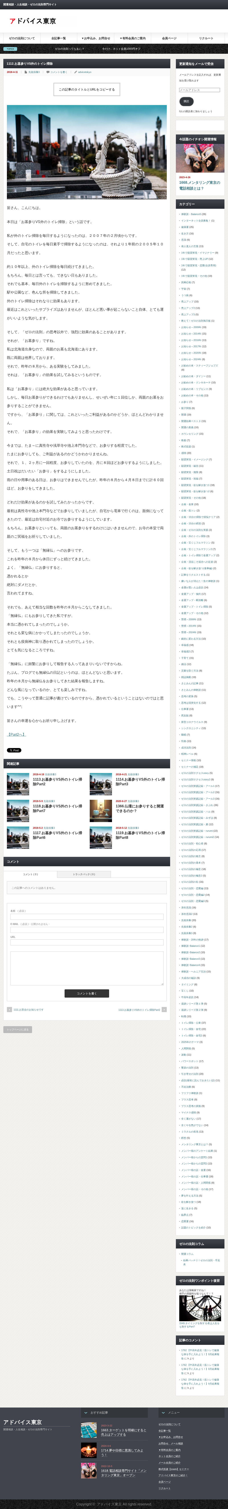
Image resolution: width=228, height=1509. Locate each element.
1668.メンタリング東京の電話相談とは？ (199, 185)
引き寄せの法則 (189, 1074)
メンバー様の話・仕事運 (194, 1176)
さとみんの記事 (189, 683)
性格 (183, 741)
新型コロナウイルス (192, 722)
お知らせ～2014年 (191, 333)
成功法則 (186, 747)
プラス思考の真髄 (191, 1106)
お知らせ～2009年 (191, 327)
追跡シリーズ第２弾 (192, 1010)
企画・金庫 (187, 504)
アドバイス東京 (22, 1422)
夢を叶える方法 (189, 1195)
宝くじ (185, 990)
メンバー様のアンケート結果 (197, 1150)
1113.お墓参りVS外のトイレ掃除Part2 (139, 1010)
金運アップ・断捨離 (192, 600)
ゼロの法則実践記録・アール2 (197, 792)
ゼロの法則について (22, 38)
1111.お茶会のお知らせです (29, 1009)
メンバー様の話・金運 (193, 1170)
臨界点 (185, 1214)
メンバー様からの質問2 (194, 1163)
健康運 (185, 227)
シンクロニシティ (191, 728)
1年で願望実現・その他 (194, 276)
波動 (183, 1054)
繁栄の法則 (187, 1067)
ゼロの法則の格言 (191, 856)
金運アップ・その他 (192, 613)
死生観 (185, 715)
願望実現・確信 (189, 466)
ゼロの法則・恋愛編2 (193, 894)
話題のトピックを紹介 (193, 1227)
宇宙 (183, 288)
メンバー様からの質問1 (194, 1157)
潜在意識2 (186, 914)
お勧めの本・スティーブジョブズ (199, 365)
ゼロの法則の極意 (191, 869)
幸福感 (185, 645)
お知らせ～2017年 (191, 346)
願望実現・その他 (191, 497)
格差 (183, 440)
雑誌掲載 (186, 677)
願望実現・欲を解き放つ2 (195, 491)
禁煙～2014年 (188, 625)
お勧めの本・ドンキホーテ (196, 382)
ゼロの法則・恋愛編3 (193, 901)
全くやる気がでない (192, 1125)
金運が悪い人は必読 (192, 587)
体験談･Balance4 (190, 965)
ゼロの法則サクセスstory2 (195, 779)
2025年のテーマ (190, 1042)
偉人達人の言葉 (189, 246)
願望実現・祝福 (189, 478)
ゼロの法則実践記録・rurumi (197, 830)
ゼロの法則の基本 (191, 862)
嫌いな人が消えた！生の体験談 (198, 581)
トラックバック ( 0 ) (84, 874)
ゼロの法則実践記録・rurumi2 (197, 837)
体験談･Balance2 (190, 952)
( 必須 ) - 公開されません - (30, 924)
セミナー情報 (188, 760)
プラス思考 (187, 1099)
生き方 (185, 233)
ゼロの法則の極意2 (191, 875)
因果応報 (186, 282)
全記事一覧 (58, 38)
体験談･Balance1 (190, 946)
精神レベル (187, 753)
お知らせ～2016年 (191, 340)
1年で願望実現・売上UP (194, 259)
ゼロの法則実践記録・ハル (196, 811)
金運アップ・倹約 (191, 594)
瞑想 (183, 1138)
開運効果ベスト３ (191, 421)
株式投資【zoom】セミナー (174, 1469)
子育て (185, 658)
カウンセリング (189, 433)
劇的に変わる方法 (191, 638)
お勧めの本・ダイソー (193, 376)
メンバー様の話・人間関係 (196, 1182)
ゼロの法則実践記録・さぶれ (197, 805)
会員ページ (169, 38)
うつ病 (185, 295)
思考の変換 (187, 696)
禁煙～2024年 (188, 632)
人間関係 (186, 1048)
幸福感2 (185, 651)
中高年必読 (187, 997)
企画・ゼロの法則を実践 (194, 530)
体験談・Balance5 (191, 214)
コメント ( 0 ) (30, 874)
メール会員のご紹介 (170, 1462)
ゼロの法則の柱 (189, 882)
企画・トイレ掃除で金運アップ (198, 555)
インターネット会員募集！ (196, 220)
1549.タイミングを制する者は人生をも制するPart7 (199, 1325)
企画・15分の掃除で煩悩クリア (198, 517)
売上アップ (187, 301)
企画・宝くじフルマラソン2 (196, 549)
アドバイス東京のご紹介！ (173, 1475)
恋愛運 (185, 1221)
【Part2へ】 (16, 734)
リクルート (206, 38)
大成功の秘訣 (188, 978)
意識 (183, 239)
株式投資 (186, 446)
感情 (183, 453)
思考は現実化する (191, 702)
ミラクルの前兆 (189, 1131)
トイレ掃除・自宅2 (191, 1035)
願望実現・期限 (189, 472)
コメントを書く (58, 72)
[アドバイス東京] (42, 25)
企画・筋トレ (188, 510)
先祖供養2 (186, 926)
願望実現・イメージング (194, 459)
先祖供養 (186, 920)
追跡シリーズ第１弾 (192, 1003)
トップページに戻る (18, 1029)
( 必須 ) (18, 911)
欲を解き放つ (188, 1202)
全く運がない (188, 1118)
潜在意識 (186, 907)
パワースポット (189, 1061)
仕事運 (185, 709)
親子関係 (186, 408)
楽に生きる (187, 1208)
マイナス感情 (188, 1112)
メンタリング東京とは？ (194, 1144)
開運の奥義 (187, 427)
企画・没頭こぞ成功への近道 (197, 561)
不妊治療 (186, 1086)
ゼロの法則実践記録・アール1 (197, 786)
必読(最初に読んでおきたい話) (198, 1080)
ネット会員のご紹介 (170, 1456)
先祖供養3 (34, 72)
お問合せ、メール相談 (171, 1443)
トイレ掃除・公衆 (191, 1022)
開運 (183, 414)
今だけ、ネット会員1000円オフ (74, 48)
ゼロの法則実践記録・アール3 (197, 798)
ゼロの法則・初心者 (192, 843)
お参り (185, 402)
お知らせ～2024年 (191, 359)
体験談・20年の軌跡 (192, 939)
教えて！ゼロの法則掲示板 (196, 320)
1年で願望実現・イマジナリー (197, 252)
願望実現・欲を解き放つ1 (195, 485)
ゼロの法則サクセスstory (195, 773)
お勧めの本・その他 (192, 395)
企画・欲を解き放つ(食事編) (196, 568)
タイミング (187, 984)
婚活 (183, 664)
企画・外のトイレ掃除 (193, 536)
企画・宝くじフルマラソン (196, 542)
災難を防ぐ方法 (189, 670)
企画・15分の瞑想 (191, 523)
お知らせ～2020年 (191, 352)
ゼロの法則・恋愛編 (192, 888)
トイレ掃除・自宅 (191, 1029)
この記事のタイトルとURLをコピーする (87, 89)
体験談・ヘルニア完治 (193, 971)
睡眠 (183, 734)
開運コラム (187, 1254)
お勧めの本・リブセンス (194, 389)
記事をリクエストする (193, 574)
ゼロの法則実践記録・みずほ (197, 818)
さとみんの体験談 (191, 689)
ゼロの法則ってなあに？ (22, 48)
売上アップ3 (188, 314)
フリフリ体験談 (189, 1093)
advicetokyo (84, 72)
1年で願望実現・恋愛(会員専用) (198, 265)
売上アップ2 (188, 308)
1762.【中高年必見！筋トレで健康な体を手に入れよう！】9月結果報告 (200, 1354)
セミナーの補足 (189, 766)
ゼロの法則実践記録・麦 (194, 824)
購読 (186, 101)
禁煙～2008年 (188, 619)
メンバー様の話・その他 (194, 1189)
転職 (183, 1016)
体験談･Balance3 (190, 958)
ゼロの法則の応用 (191, 850)
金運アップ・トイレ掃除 (194, 606)
